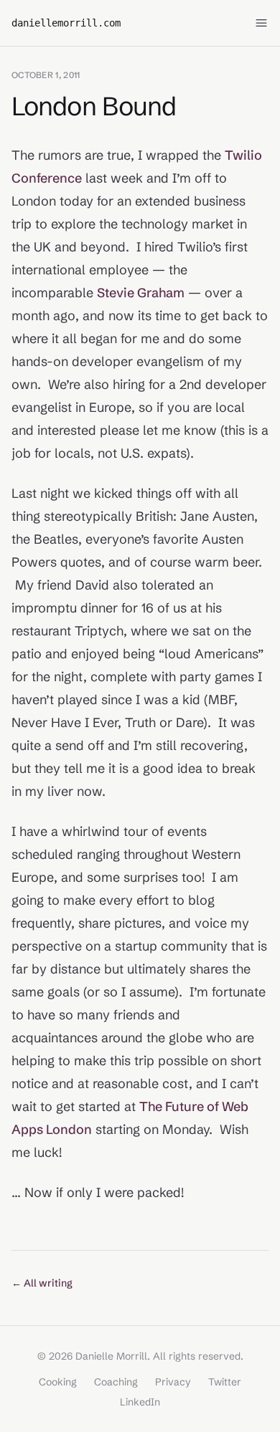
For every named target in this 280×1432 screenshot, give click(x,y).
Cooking (58, 1381)
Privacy (173, 1381)
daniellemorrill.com (66, 23)
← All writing (42, 1283)
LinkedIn (140, 1401)
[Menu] (261, 23)
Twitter (224, 1381)
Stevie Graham (141, 292)
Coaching (116, 1381)
